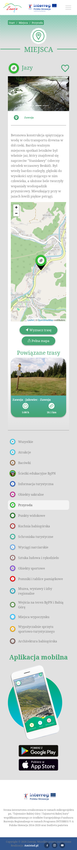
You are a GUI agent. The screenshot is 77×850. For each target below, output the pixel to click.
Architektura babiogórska (37, 641)
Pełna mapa (40, 341)
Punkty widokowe (31, 515)
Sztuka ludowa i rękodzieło (38, 558)
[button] (12, 93)
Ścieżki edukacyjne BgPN (37, 473)
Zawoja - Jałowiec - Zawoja (31, 399)
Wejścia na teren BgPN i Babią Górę (40, 604)
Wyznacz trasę (40, 330)
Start (12, 22)
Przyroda (37, 22)
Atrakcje (24, 452)
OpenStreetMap (45, 319)
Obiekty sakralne (31, 494)
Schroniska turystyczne (35, 536)
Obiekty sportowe (31, 568)
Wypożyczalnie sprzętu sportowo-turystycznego (36, 629)
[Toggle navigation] (68, 7)
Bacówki (24, 463)
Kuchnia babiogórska (34, 526)
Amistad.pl (31, 845)
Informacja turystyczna (36, 484)
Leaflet (30, 319)
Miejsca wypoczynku (33, 617)
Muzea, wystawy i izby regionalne (35, 591)
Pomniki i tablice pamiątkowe (40, 579)
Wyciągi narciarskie (33, 547)
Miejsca (23, 22)
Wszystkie (25, 442)
